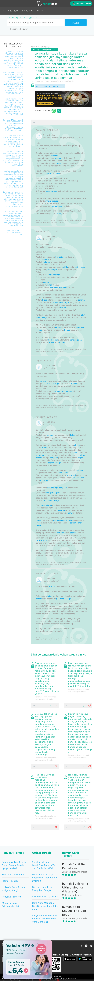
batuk (48, 173)
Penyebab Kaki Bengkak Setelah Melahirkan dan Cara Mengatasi (44, 918)
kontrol (59, 163)
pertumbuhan (76, 523)
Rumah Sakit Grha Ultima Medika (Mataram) (75, 887)
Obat (11, 11)
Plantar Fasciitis (10, 881)
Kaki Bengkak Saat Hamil (45, 896)
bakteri (63, 307)
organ (80, 457)
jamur (70, 513)
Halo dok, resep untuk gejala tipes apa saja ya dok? (14, 232)
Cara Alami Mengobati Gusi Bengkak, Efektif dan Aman (45, 906)
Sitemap (35, 980)
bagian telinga (54, 463)
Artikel (43, 11)
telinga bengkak (53, 493)
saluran (81, 300)
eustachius (58, 302)
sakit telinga (52, 488)
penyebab (80, 455)
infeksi (74, 383)
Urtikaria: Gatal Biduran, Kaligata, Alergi (14, 889)
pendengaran (76, 340)
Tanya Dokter (35, 11)
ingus (66, 302)
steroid (73, 533)
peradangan (51, 269)
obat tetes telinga (51, 500)
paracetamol (78, 478)
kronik (58, 327)
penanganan (57, 206)
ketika (44, 447)
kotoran (52, 586)
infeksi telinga (51, 201)
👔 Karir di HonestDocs (68, 978)
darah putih (41, 455)
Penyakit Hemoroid (12, 896)
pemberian (58, 520)
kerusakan (53, 340)
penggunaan (51, 191)
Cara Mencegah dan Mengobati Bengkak (42, 889)
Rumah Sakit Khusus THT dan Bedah (74, 910)
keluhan (58, 158)
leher (65, 472)
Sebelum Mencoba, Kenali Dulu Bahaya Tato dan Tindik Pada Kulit (44, 865)
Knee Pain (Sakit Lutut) (13, 874)
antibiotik (67, 520)
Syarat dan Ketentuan (51, 978)
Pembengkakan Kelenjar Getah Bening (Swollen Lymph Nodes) (14, 865)
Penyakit (6, 11)
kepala (46, 282)
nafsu (49, 285)
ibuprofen (44, 480)
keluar (67, 330)
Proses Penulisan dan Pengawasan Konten (16, 980)
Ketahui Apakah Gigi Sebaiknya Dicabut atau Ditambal (44, 877)
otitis (65, 267)
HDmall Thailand (64, 980)
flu (56, 257)
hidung (45, 300)
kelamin (54, 155)
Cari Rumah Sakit (19, 11)
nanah (62, 342)
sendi (60, 472)
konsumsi (71, 475)
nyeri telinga (54, 275)
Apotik (28, 11)
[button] (61, 122)
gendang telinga (63, 599)
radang (80, 470)
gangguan (56, 391)
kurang (59, 213)
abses (51, 342)
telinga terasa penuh (59, 287)
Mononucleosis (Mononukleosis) (10, 905)
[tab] (61, 382)
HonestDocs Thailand (48, 980)
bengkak (54, 457)
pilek (58, 173)
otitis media (80, 267)
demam (46, 259)
